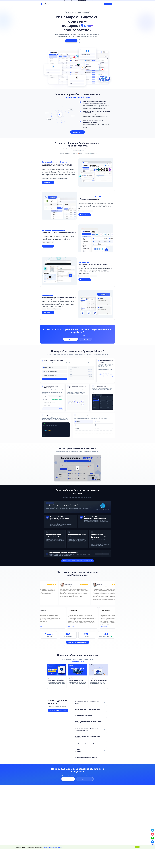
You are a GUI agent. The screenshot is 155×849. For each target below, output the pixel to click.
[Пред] (76, 691)
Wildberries (90, 210)
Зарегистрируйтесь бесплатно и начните (77, 642)
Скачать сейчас (84, 41)
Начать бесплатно (71, 40)
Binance (44, 308)
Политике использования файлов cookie (52, 847)
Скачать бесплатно (68, 779)
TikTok (44, 242)
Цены (73, 2)
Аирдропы (59, 308)
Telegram (48, 242)
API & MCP (86, 275)
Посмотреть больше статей (76, 661)
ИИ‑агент (81, 275)
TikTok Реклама (53, 178)
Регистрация (108, 3)
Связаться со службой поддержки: (57, 710)
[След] (79, 691)
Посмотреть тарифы (85, 339)
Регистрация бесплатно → (70, 339)
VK (52, 242)
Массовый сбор (93, 275)
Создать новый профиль (54, 378)
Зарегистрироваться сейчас (85, 779)
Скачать (77, 2)
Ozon (85, 210)
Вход (102, 3)
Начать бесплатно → (78, 132)
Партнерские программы (62, 178)
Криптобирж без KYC (51, 308)
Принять (137, 846)
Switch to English (82, 0)
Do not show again (90, 0)
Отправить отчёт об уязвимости (101, 553)
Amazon (80, 210)
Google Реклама (45, 178)
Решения (62, 2)
